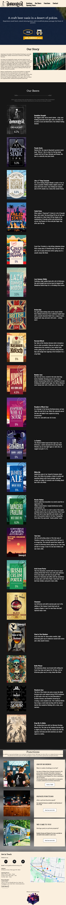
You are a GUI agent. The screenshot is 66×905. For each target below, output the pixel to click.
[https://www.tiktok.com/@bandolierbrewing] (23, 862)
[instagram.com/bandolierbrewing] (14, 862)
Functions (47, 3)
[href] (47, 869)
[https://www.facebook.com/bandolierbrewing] (6, 862)
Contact (55, 3)
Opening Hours (31, 5)
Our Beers (38, 3)
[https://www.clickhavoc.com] (33, 898)
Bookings (29, 3)
